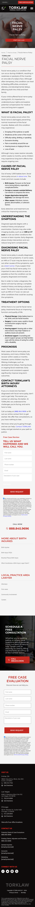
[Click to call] (3, 8)
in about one (22, 176)
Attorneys (4, 584)
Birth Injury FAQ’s (6, 552)
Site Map (23, 892)
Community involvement (9, 594)
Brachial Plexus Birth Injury (9, 558)
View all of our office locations (11, 822)
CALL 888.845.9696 (17, 660)
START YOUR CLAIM (18, 40)
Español (5, 2)
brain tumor (10, 266)
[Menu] (32, 8)
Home (3, 52)
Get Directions (8, 785)
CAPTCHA (7, 484)
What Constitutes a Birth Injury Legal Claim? (15, 563)
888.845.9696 (6, 835)
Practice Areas (12, 52)
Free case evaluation (26, 2)
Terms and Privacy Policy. (21, 754)
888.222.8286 (6, 841)
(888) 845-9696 (20, 411)
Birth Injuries (5, 547)
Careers (3, 600)
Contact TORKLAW (23, 427)
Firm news (4, 589)
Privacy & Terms (13, 892)
